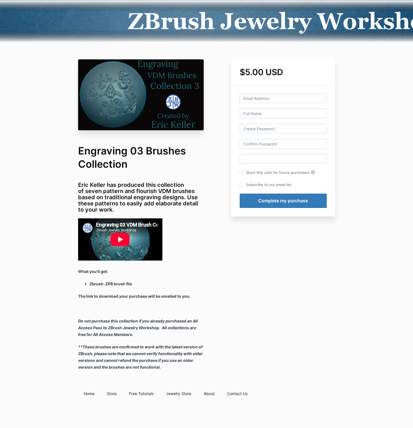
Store (112, 393)
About (209, 393)
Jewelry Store (178, 393)
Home (89, 393)
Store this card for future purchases (280, 172)
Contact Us (237, 393)
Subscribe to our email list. (269, 184)
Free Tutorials (141, 393)
